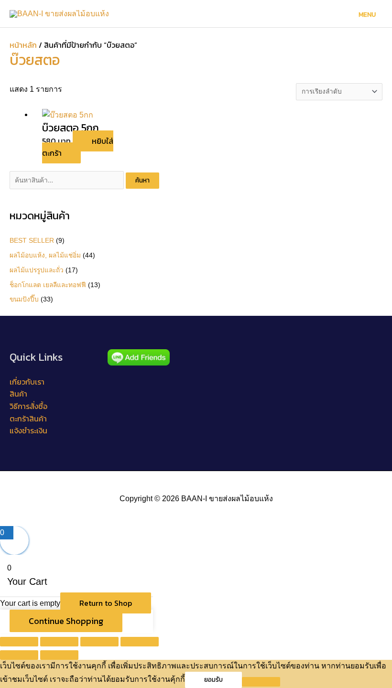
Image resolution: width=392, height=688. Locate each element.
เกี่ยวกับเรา (27, 381)
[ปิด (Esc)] (139, 641)
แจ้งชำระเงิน (28, 430)
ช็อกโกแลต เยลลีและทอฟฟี (48, 285)
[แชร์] (99, 641)
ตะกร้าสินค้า (28, 418)
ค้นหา (142, 180)
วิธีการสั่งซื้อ (28, 406)
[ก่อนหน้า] (19, 655)
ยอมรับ (213, 679)
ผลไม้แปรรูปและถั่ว (37, 270)
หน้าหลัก (23, 45)
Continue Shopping (66, 620)
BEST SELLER (32, 240)
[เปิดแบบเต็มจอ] (59, 641)
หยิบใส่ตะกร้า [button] (77, 147)
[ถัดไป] (59, 655)
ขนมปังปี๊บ (24, 299)
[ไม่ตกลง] (261, 682)
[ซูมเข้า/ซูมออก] (19, 641)
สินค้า (18, 393)
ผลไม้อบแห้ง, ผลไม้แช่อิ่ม (45, 255)
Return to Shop (105, 603)
